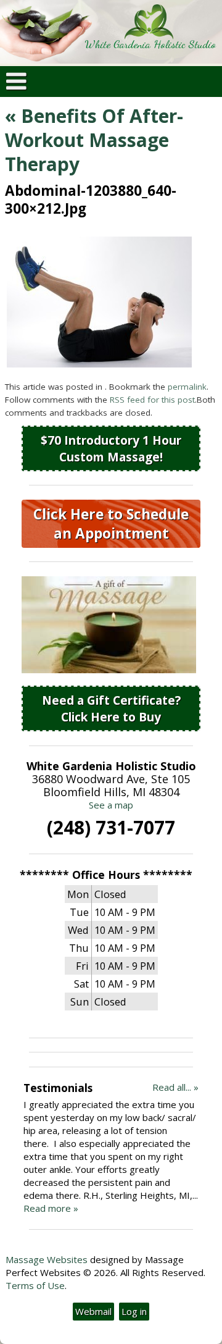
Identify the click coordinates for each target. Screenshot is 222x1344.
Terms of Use (35, 1285)
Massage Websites (47, 1259)
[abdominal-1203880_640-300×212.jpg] (99, 364)
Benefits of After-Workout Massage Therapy (94, 140)
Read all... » (175, 1087)
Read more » (50, 1208)
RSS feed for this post (152, 399)
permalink (187, 386)
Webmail (93, 1311)
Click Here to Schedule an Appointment (111, 524)
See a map (111, 805)
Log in (134, 1311)
